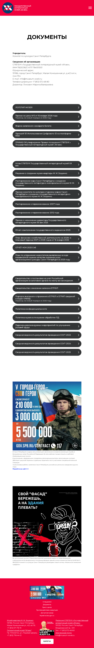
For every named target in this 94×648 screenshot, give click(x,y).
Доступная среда (47, 613)
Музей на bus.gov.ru (47, 615)
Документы (47, 604)
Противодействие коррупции (47, 610)
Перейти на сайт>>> (21, 469)
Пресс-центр (47, 607)
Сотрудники (47, 602)
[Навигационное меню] (90, 8)
